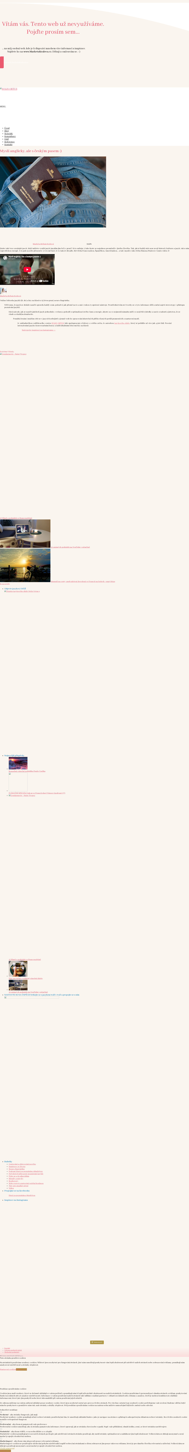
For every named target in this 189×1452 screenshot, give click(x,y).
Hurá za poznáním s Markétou (22, 1195)
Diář (6, 139)
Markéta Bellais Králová (43, 244)
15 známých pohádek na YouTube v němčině (70, 547)
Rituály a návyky (16, 1178)
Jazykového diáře (122, 323)
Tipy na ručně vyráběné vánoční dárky (26, 978)
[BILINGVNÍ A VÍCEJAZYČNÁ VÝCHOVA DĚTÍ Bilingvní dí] (50, 1226)
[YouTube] (82, 349)
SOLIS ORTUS (58, 323)
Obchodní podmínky (11, 1352)
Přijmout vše (21, 1369)
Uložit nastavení (7, 1448)
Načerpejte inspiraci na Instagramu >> (38, 330)
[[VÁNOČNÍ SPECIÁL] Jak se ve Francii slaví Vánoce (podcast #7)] (18, 791)
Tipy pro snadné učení (18, 1186)
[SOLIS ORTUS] (8, 89)
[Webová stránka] (16, 349)
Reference (9, 141)
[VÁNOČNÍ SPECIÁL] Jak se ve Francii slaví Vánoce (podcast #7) (37, 793)
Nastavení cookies (8, 1369)
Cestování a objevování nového (22, 1164)
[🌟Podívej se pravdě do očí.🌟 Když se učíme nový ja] (143, 1216)
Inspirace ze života (17, 1166)
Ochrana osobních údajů (13, 1350)
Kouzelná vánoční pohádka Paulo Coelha (27, 771)
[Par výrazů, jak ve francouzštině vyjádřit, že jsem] (143, 1260)
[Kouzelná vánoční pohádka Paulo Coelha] (18, 769)
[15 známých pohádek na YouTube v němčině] (25, 547)
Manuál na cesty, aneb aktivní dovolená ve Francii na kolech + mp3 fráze (83, 581)
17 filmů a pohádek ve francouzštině (16, 518)
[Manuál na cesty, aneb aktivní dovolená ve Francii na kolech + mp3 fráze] (25, 581)
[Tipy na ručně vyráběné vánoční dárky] (18, 976)
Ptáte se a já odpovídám (19, 1176)
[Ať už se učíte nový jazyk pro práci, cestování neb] (50, 1317)
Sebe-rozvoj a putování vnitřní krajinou (26, 1183)
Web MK (8, 133)
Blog (6, 130)
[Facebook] (49, 349)
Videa (11, 1188)
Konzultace (10, 136)
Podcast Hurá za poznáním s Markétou (26, 1171)
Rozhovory (13, 1181)
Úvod (7, 128)
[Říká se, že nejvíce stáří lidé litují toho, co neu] (143, 1301)
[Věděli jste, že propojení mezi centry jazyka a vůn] (50, 1272)
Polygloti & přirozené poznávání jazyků (26, 1174)
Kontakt (8, 144)
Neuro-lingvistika (16, 1169)
